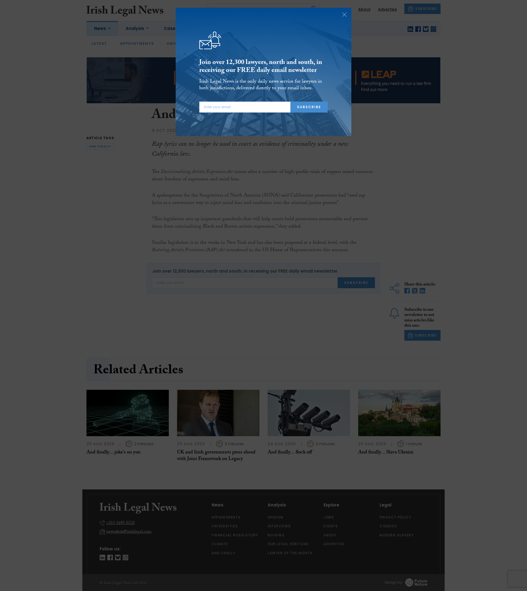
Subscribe (309, 107)
